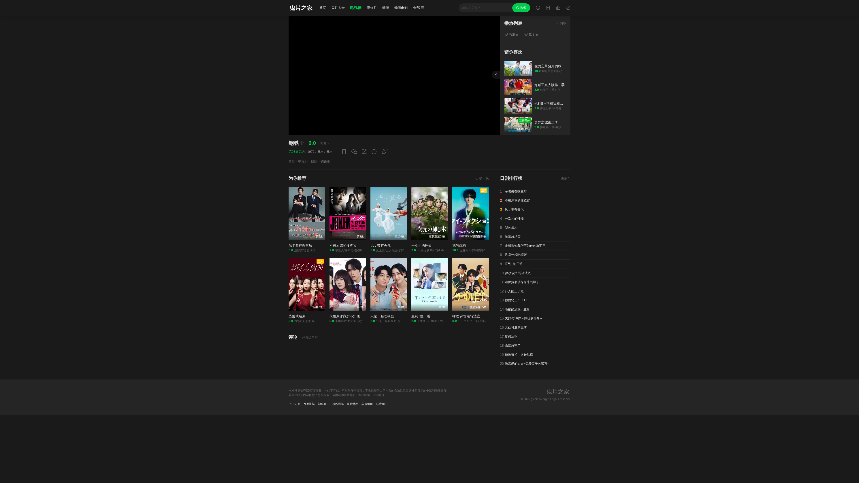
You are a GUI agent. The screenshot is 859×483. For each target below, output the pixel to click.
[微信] (354, 152)
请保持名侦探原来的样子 (519, 282)
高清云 (513, 34)
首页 (322, 8)
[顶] (384, 152)
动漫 (385, 8)
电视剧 (355, 8)
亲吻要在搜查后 (300, 245)
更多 (564, 178)
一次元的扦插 (421, 245)
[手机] (344, 152)
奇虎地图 (353, 404)
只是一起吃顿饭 (382, 316)
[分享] (364, 152)
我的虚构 (459, 245)
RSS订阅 (294, 404)
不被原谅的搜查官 (343, 245)
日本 (320, 151)
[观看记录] (538, 8)
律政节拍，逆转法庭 (516, 355)
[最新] (548, 8)
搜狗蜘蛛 (338, 404)
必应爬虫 (382, 404)
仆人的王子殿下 (513, 291)
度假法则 (508, 337)
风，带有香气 (380, 245)
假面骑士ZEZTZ (513, 300)
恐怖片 (372, 8)
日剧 (314, 161)
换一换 (483, 178)
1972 (311, 151)
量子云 (533, 34)
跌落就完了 (510, 345)
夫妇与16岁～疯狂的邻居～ (521, 318)
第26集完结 (297, 151)
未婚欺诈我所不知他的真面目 (351, 316)
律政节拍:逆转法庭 (466, 316)
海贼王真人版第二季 (549, 85)
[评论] (374, 152)
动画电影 (401, 8)
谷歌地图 (367, 404)
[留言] (568, 8)
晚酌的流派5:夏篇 (514, 309)
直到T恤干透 (420, 316)
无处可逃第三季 (513, 327)
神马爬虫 (324, 404)
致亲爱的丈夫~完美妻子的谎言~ (524, 364)
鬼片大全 (338, 8)
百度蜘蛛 (309, 404)
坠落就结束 (297, 316)
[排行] (558, 8)
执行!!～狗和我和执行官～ (553, 103)
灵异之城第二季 (546, 122)
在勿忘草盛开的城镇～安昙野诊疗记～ (562, 66)
